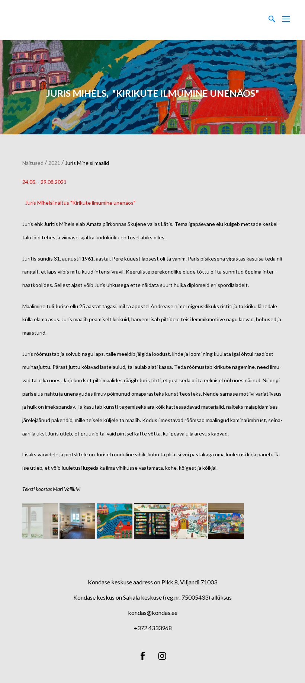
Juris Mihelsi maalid (87, 163)
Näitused (33, 163)
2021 (54, 163)
